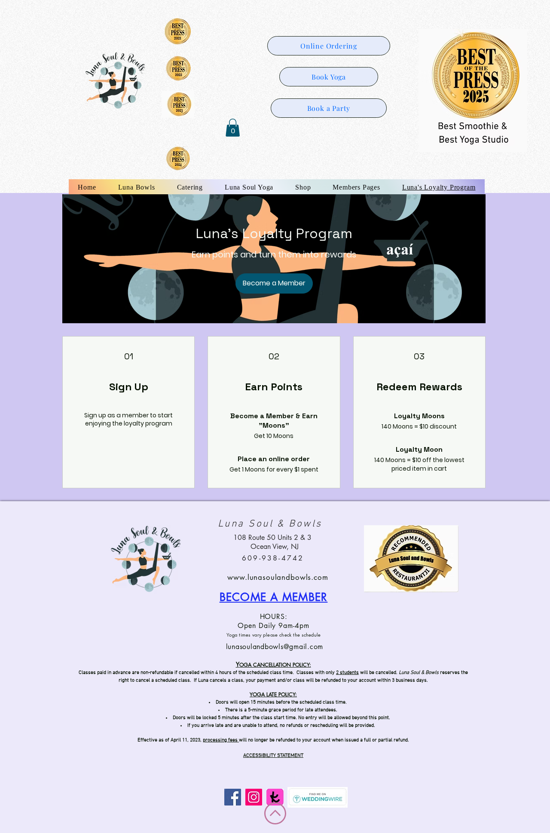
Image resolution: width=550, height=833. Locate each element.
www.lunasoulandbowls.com (277, 577)
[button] (232, 128)
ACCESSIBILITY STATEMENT (273, 756)
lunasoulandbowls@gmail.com (275, 646)
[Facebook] (232, 797)
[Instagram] (253, 797)
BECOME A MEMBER (274, 597)
